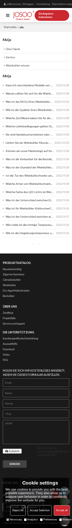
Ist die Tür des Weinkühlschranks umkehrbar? (31, 175)
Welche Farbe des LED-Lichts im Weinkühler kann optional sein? (31, 192)
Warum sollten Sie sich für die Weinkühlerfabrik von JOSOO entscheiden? (31, 93)
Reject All (17, 510)
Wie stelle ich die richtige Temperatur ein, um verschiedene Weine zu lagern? (31, 224)
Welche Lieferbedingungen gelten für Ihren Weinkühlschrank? (31, 126)
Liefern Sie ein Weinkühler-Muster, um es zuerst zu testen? (30, 142)
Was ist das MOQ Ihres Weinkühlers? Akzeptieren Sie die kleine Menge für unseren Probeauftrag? (30, 101)
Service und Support (14, 323)
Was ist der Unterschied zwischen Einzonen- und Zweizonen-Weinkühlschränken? (31, 200)
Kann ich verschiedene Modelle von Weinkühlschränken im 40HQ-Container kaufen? (31, 85)
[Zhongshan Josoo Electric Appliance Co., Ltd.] (24, 15)
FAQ (5, 359)
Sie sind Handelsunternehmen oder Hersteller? (31, 134)
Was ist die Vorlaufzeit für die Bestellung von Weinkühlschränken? (31, 159)
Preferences (50, 519)
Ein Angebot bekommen (46, 15)
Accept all (62, 510)
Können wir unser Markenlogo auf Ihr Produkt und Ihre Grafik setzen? (31, 151)
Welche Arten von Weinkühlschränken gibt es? (31, 183)
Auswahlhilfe (10, 343)
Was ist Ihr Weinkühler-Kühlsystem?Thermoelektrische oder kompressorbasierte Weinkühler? (31, 208)
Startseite (10, 27)
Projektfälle (9, 318)
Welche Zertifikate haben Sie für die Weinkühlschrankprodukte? (31, 118)
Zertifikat (8, 312)
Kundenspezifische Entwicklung (20, 338)
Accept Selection (40, 510)
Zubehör (14, 451)
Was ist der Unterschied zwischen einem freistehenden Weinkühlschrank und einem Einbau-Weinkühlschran (31, 216)
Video (6, 354)
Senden (14, 464)
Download (9, 349)
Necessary (16, 519)
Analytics (32, 519)
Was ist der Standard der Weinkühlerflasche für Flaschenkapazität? (31, 167)
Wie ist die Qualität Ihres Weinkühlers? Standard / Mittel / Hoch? (31, 110)
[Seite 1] (33, 244)
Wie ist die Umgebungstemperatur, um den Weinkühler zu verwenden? (31, 233)
